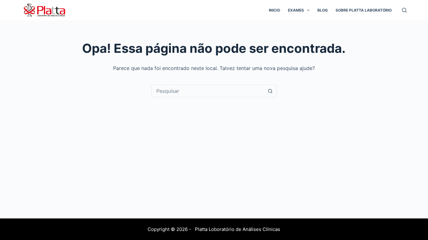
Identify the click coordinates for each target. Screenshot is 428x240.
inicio (274, 10)
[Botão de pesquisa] (270, 91)
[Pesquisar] (404, 10)
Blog (322, 10)
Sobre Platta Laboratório (364, 10)
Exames (296, 10)
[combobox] (208, 91)
